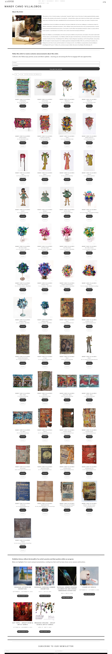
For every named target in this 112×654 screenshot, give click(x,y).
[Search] (105, 2)
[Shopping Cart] (103, 2)
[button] (44, 1)
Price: (13, 74)
